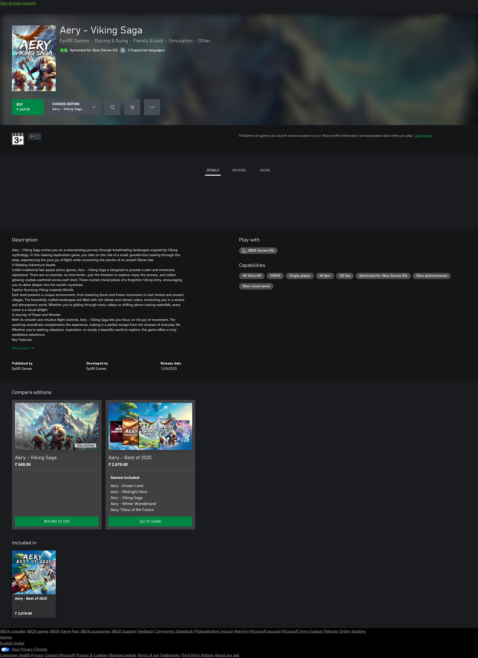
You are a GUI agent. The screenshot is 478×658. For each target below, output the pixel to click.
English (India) (12, 643)
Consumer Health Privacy (22, 655)
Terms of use (148, 655)
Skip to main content (18, 2)
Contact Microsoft (60, 655)
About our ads (227, 655)
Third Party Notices (197, 655)
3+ (32, 136)
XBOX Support (124, 631)
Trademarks (170, 655)
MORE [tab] (265, 170)
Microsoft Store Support (302, 631)
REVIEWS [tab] (239, 170)
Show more (20, 348)
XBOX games (38, 631)
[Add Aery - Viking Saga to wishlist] (112, 107)
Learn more (423, 135)
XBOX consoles (13, 631)
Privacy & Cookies (92, 655)
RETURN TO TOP (56, 521)
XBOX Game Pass (64, 631)
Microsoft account (265, 631)
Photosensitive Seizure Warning (221, 631)
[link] (34, 584)
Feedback (145, 631)
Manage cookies (122, 655)
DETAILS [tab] (213, 170)
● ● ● (152, 107)
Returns (331, 631)
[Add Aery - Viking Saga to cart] (132, 107)
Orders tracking (352, 631)
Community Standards (173, 631)
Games (6, 637)
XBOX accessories (95, 631)
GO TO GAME (150, 521)
